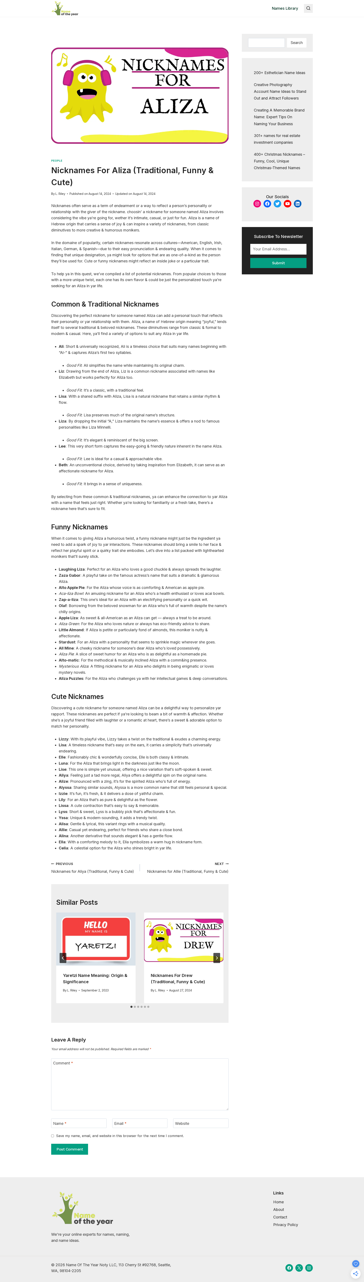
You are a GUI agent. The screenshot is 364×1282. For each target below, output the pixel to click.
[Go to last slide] (63, 958)
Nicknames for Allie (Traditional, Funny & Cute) (188, 868)
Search (297, 42)
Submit (278, 263)
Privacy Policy (285, 1224)
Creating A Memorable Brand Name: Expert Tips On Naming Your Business (279, 117)
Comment (63, 1063)
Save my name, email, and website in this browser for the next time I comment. (120, 1136)
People (57, 160)
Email (120, 1123)
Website (182, 1123)
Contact (280, 1217)
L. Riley (60, 193)
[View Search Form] (308, 8)
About (278, 1209)
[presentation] (96, 939)
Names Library (285, 8)
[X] (299, 1268)
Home (278, 1202)
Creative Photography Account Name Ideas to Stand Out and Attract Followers (280, 91)
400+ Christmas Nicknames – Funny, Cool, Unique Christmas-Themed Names (279, 161)
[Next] (216, 958)
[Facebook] (289, 1268)
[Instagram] (309, 1268)
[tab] (131, 1007)
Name (60, 1123)
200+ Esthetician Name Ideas (279, 72)
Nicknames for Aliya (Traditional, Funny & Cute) (92, 868)
